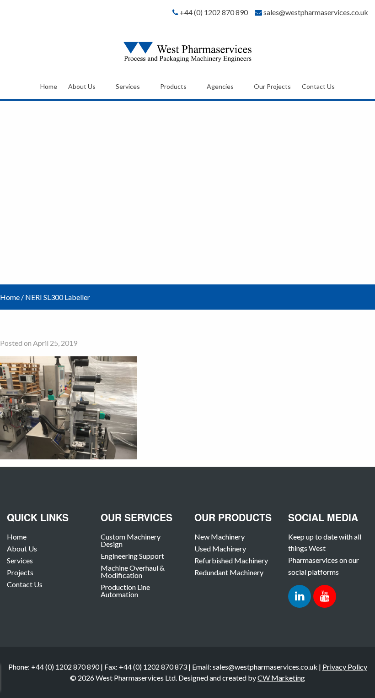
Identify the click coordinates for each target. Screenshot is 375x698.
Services (128, 86)
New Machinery (219, 536)
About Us (82, 86)
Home (48, 86)
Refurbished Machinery (231, 560)
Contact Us (318, 86)
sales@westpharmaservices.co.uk (315, 12)
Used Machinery (220, 548)
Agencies (220, 86)
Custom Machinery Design (131, 540)
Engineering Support (132, 555)
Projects (20, 572)
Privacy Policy (344, 666)
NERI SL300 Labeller (57, 297)
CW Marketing (281, 677)
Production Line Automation (125, 591)
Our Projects (272, 86)
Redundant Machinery (228, 572)
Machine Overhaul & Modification (133, 571)
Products (173, 86)
